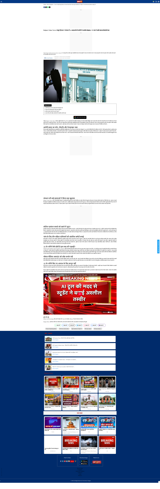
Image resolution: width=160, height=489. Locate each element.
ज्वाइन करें (58, 325)
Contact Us (80, 472)
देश (70, 451)
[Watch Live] (97, 463)
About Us (80, 475)
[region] (81, 18)
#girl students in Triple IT (77, 328)
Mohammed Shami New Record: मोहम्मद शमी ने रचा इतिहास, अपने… (65, 352)
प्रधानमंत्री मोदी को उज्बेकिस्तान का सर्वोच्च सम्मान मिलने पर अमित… (70, 449)
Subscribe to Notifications (158, 246)
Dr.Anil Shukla (49, 58)
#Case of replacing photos (51, 328)
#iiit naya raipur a (97, 328)
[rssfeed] (69, 461)
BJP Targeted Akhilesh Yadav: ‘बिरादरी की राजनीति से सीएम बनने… (65, 345)
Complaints (79, 469)
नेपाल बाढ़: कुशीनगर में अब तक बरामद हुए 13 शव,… (52, 449)
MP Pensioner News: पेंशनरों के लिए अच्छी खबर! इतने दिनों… (63, 338)
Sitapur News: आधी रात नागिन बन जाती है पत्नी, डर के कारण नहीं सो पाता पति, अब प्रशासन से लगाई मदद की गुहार (65, 321)
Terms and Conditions (80, 471)
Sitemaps (72, 461)
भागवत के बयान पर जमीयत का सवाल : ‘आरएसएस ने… (107, 449)
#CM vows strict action (64, 328)
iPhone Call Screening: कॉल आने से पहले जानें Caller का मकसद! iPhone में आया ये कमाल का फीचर (63, 319)
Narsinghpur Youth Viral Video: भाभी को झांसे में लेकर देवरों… (88, 449)
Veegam (89, 480)
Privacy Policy (80, 468)
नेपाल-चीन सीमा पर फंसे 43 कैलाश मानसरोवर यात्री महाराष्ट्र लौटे (53, 430)
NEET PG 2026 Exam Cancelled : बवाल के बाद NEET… (63, 366)
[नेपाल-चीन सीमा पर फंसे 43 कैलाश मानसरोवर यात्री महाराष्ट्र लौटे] (53, 422)
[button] (1, 2)
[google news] (67, 461)
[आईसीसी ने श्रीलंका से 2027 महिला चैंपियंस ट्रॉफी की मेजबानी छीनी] (107, 422)
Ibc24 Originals (50, 4)
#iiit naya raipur (88, 328)
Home (45, 4)
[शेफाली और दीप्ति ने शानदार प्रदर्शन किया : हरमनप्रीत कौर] (89, 422)
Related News (48, 373)
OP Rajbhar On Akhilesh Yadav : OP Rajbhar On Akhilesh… (64, 359)
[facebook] (61, 461)
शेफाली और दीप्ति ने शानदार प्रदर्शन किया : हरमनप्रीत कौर (87, 430)
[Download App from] (84, 461)
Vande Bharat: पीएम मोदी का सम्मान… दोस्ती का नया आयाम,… (71, 430)
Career (80, 474)
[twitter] (63, 461)
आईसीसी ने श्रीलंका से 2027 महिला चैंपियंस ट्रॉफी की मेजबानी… (107, 430)
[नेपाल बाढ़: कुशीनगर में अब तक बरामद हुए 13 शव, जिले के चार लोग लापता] (53, 441)
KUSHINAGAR (52, 451)
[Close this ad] (159, 482)
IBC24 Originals (55, 339)
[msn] (75, 461)
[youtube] (65, 461)
